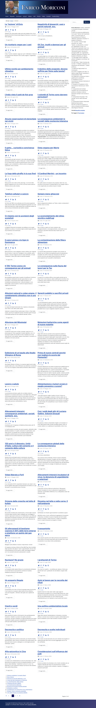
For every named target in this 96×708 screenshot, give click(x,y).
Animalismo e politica (12, 688)
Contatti (48, 16)
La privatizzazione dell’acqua (14, 684)
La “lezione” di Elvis (14, 24)
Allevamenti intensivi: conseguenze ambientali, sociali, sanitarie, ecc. (20, 413)
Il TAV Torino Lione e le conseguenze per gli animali (18, 267)
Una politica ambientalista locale (53, 606)
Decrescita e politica (14, 629)
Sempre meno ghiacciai (48, 194)
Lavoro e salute (12, 384)
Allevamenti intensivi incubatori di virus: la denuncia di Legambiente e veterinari (53, 477)
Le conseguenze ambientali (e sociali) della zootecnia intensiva (53, 120)
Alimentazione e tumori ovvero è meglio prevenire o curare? (52, 385)
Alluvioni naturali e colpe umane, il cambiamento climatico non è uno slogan (21, 295)
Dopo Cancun (10, 677)
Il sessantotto (44, 528)
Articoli (25, 16)
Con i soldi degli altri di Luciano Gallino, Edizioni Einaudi (52, 412)
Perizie (38, 16)
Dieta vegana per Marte (48, 148)
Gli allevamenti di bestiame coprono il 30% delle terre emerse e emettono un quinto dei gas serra (20, 531)
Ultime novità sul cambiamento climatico (19, 70)
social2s (9, 31)
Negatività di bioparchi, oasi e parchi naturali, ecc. (51, 25)
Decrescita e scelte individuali (51, 629)
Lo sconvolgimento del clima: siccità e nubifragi (51, 217)
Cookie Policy (55, 16)
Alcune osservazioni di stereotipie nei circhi (20, 120)
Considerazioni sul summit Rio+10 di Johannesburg (19, 689)
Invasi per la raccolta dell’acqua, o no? (16, 678)
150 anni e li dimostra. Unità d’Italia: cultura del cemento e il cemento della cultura (19, 445)
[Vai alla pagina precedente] (8, 696)
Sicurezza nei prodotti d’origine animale (17, 686)
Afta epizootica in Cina (15, 651)
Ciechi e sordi (11, 606)
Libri (34, 16)
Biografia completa (80, 110)
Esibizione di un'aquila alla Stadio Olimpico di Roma (20, 354)
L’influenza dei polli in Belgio (14, 683)
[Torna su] (93, 705)
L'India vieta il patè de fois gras (19, 94)
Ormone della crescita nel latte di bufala (20, 502)
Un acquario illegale (14, 580)
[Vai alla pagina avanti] (17, 696)
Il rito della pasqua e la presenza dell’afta (17, 692)
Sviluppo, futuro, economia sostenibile (16, 691)
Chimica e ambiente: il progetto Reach (16, 675)
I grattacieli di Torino (47, 560)
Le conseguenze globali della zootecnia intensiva (51, 444)
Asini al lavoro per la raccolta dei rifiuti (53, 581)
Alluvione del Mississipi (16, 322)
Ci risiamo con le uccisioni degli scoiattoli (19, 217)
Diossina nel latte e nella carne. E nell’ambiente (53, 502)
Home (6, 16)
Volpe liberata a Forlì (14, 475)
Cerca (87, 22)
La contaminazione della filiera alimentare (52, 241)
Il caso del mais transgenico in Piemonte (17, 680)
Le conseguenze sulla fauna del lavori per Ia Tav (52, 267)
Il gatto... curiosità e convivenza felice (19, 149)
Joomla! (7, 704)
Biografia (12, 16)
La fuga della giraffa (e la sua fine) (20, 173)
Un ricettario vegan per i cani (18, 44)
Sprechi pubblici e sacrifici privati (53, 293)
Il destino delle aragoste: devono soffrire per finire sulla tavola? (53, 70)
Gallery (30, 16)
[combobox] (77, 22)
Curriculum (18, 16)
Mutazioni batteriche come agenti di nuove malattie (53, 323)
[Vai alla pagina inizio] (6, 696)
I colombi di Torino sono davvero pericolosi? (52, 95)
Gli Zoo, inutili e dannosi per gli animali (52, 45)
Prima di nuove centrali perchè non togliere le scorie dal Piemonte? (52, 355)
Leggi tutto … (10, 40)
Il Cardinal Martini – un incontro (52, 173)
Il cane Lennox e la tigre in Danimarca (17, 241)
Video (43, 16)
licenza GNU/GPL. (32, 704)
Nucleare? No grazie (14, 560)
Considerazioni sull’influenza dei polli (53, 652)
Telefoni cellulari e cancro (17, 194)
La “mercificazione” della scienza (15, 681)
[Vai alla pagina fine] (19, 696)
